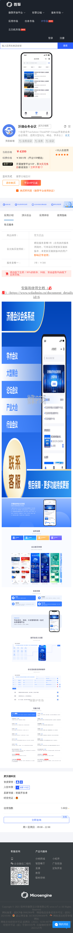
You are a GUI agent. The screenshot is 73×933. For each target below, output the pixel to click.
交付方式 (7, 176)
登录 (50, 38)
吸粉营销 (40, 877)
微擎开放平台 (15, 12)
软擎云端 (37, 12)
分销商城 (40, 858)
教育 (37, 873)
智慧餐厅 (40, 863)
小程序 (56, 858)
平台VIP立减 (31, 182)
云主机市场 (14, 29)
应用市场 (13, 21)
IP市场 (44, 21)
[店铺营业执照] (17, 798)
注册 (62, 38)
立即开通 (35, 167)
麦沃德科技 (10, 776)
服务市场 (56, 12)
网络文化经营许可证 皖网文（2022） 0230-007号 (26, 922)
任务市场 (29, 21)
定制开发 (57, 868)
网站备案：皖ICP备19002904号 (18, 912)
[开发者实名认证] (17, 782)
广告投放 (57, 863)
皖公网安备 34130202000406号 (31, 915)
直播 (37, 868)
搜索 (65, 45)
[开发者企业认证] (21, 782)
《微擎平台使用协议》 (44, 190)
